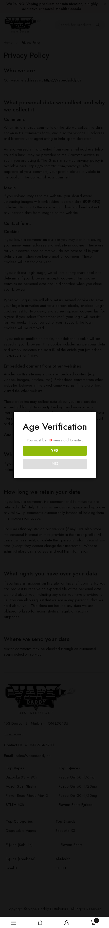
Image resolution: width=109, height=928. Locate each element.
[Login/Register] (67, 923)
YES (55, 451)
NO (54, 463)
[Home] (40, 923)
